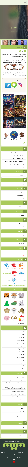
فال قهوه (22, 192)
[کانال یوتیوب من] (15, 448)
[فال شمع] (8, 111)
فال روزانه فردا (21, 435)
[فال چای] (20, 123)
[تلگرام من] (20, 445)
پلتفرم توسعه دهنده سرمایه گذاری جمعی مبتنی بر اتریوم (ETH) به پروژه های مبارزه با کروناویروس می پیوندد (14, 387)
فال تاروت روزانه (21, 332)
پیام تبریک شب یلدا (20, 417)
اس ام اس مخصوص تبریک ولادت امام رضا (16, 164)
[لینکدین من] (12, 448)
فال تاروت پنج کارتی (20, 349)
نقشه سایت (9, 457)
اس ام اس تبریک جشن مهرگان (19, 155)
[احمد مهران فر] (22, 43)
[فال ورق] (8, 123)
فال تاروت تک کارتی (20, 340)
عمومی (18, 143)
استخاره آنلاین (21, 175)
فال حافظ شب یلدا (21, 414)
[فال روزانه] (8, 100)
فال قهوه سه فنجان (20, 195)
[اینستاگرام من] (14, 445)
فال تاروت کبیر (21, 335)
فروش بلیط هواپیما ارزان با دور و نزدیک (17, 394)
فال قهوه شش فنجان (20, 198)
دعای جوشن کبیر (21, 224)
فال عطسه (22, 427)
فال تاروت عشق (16, 72)
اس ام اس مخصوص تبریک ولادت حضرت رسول (15, 153)
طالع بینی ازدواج (21, 215)
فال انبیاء (22, 184)
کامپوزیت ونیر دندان (20, 377)
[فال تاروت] (20, 100)
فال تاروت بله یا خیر (20, 366)
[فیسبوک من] (17, 445)
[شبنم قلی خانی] (6, 43)
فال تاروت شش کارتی (20, 351)
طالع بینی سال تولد (21, 323)
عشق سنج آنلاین (21, 243)
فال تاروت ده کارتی (20, 357)
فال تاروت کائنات (21, 337)
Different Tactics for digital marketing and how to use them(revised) (15, 383)
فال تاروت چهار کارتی (20, 346)
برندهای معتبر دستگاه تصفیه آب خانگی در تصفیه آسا (14, 380)
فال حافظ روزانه (21, 411)
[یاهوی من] (24, 445)
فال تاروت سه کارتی (20, 343)
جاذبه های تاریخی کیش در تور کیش (18, 391)
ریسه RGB (22, 252)
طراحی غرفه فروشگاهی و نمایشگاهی (17, 397)
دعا (23, 226)
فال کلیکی (19, 47)
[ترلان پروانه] (14, 43)
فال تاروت (24, 56)
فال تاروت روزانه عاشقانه (19, 363)
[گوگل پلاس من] (4, 445)
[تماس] (11, 445)
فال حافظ (4, 54)
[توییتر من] (7, 445)
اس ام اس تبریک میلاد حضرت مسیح (17, 167)
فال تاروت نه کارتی (21, 354)
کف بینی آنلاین (21, 207)
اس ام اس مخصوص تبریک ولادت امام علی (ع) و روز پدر (14, 161)
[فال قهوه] (20, 111)
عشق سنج (14, 27)
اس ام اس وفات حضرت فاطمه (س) (18, 158)
